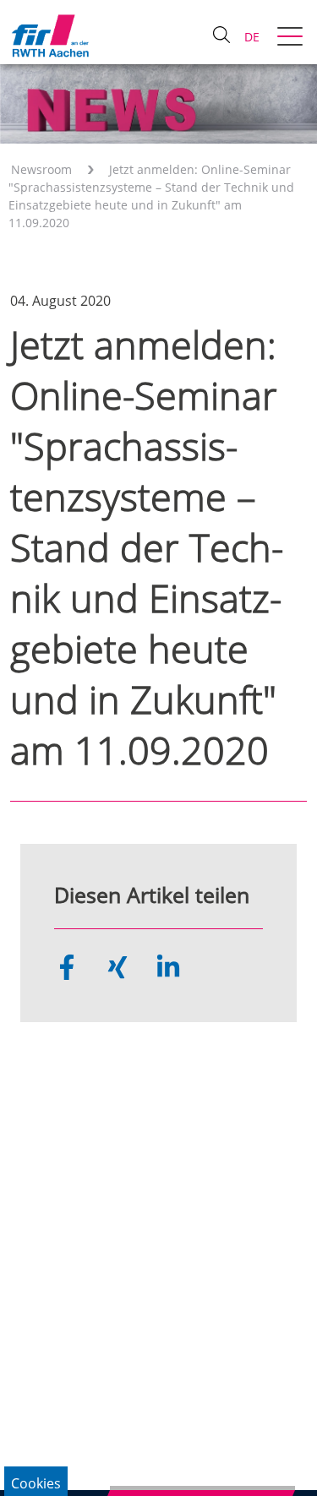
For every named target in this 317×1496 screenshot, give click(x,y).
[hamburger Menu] (292, 38)
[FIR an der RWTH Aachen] (50, 35)
